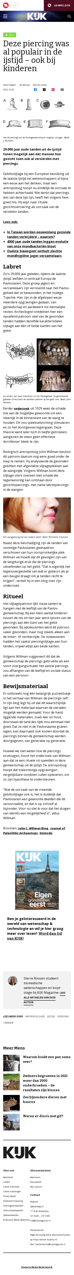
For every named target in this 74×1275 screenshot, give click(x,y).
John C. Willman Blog (33, 828)
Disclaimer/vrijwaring (13, 1201)
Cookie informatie (11, 1186)
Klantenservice (36, 1230)
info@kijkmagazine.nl (40, 1220)
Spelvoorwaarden (11, 1215)
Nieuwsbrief (35, 1182)
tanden (8, 1022)
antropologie (35, 1016)
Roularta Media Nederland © (37, 1267)
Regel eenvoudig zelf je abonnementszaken (50, 1234)
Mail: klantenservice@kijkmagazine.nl (47, 1244)
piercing (63, 1016)
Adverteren (8, 1177)
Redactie (34, 1201)
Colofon (6, 1182)
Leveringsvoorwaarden (13, 1205)
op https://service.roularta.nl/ (43, 1239)
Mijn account (36, 1186)
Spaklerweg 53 (37, 1206)
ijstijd (51, 1016)
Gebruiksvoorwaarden (13, 1210)
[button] (59, 5)
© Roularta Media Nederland (16, 1219)
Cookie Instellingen (12, 1191)
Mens (11, 34)
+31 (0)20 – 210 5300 (40, 1216)
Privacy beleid (9, 1196)
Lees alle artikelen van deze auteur (44, 997)
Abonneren (35, 1177)
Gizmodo (45, 833)
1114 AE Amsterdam (39, 1211)
